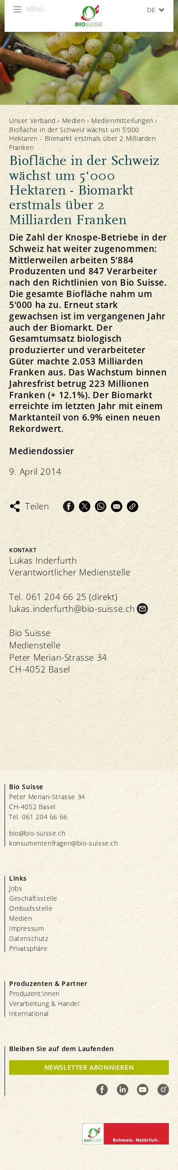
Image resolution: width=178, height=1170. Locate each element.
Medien (73, 120)
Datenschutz (28, 938)
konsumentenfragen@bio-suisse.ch (63, 843)
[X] (84, 506)
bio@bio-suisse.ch (37, 833)
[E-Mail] (116, 506)
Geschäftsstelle (33, 898)
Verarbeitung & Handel (44, 1003)
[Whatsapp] (100, 506)
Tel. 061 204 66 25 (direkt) (63, 597)
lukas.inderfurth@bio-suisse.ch (72, 609)
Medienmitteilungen (122, 120)
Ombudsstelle (30, 908)
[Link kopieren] (132, 506)
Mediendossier (41, 451)
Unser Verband (32, 120)
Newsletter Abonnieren (89, 1067)
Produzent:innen (34, 993)
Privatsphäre (28, 948)
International (29, 1013)
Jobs (15, 888)
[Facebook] (68, 506)
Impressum (26, 928)
